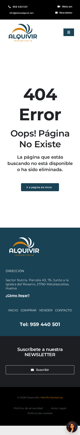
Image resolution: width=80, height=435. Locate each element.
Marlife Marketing (52, 397)
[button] (72, 427)
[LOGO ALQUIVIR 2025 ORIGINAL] (23, 22)
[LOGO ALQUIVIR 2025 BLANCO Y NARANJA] (24, 235)
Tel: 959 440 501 (40, 324)
